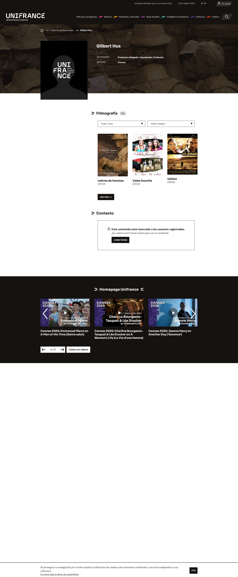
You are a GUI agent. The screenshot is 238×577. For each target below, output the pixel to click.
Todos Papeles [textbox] (158, 123)
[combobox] (121, 124)
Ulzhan (172, 179)
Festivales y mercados (129, 16)
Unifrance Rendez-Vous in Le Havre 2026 (153, 3)
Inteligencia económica (178, 16)
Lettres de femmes (111, 180)
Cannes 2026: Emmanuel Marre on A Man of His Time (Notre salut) (64, 332)
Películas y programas (86, 16)
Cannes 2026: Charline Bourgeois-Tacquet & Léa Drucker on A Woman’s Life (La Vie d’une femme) (118, 334)
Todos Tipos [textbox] (107, 123)
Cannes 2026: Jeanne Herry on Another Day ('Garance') (169, 332)
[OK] (193, 570)
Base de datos (152, 16)
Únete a (215, 16)
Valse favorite (142, 180)
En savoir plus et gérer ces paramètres (59, 574)
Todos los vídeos (78, 349)
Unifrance (200, 16)
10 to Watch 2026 (186, 3)
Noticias (108, 16)
